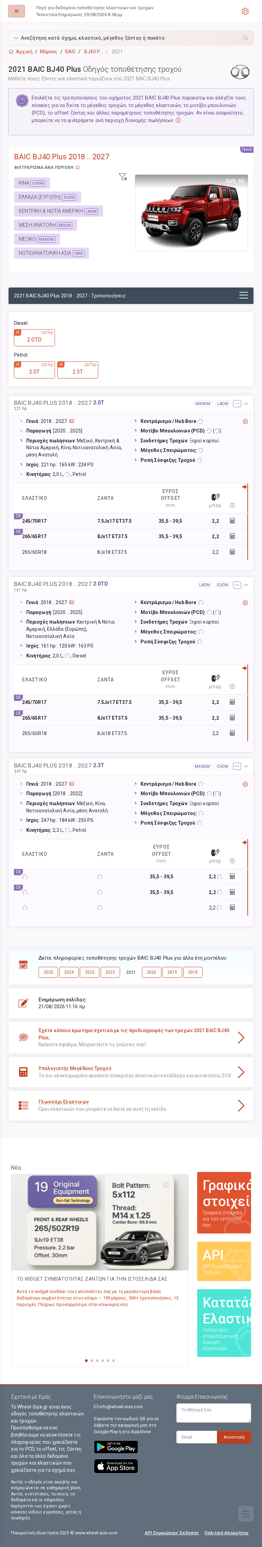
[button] (131, 38)
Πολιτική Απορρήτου (226, 1532)
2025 (48, 972)
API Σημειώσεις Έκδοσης (172, 1532)
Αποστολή (234, 1437)
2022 (110, 972)
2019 (172, 972)
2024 (69, 972)
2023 (89, 972)
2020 (151, 972)
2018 (193, 972)
